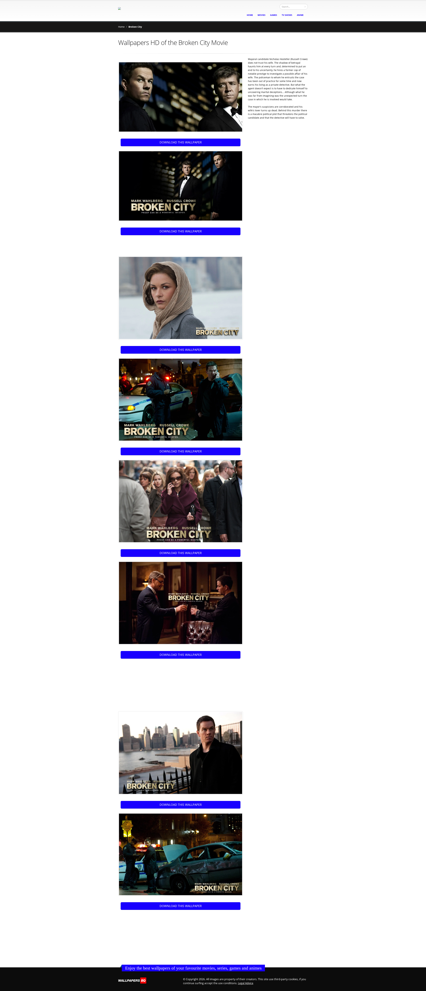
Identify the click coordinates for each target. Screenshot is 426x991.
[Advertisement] (181, 244)
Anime (300, 15)
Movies (261, 15)
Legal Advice (245, 983)
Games (273, 15)
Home (121, 26)
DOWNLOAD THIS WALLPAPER (181, 142)
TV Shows (287, 15)
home (250, 15)
